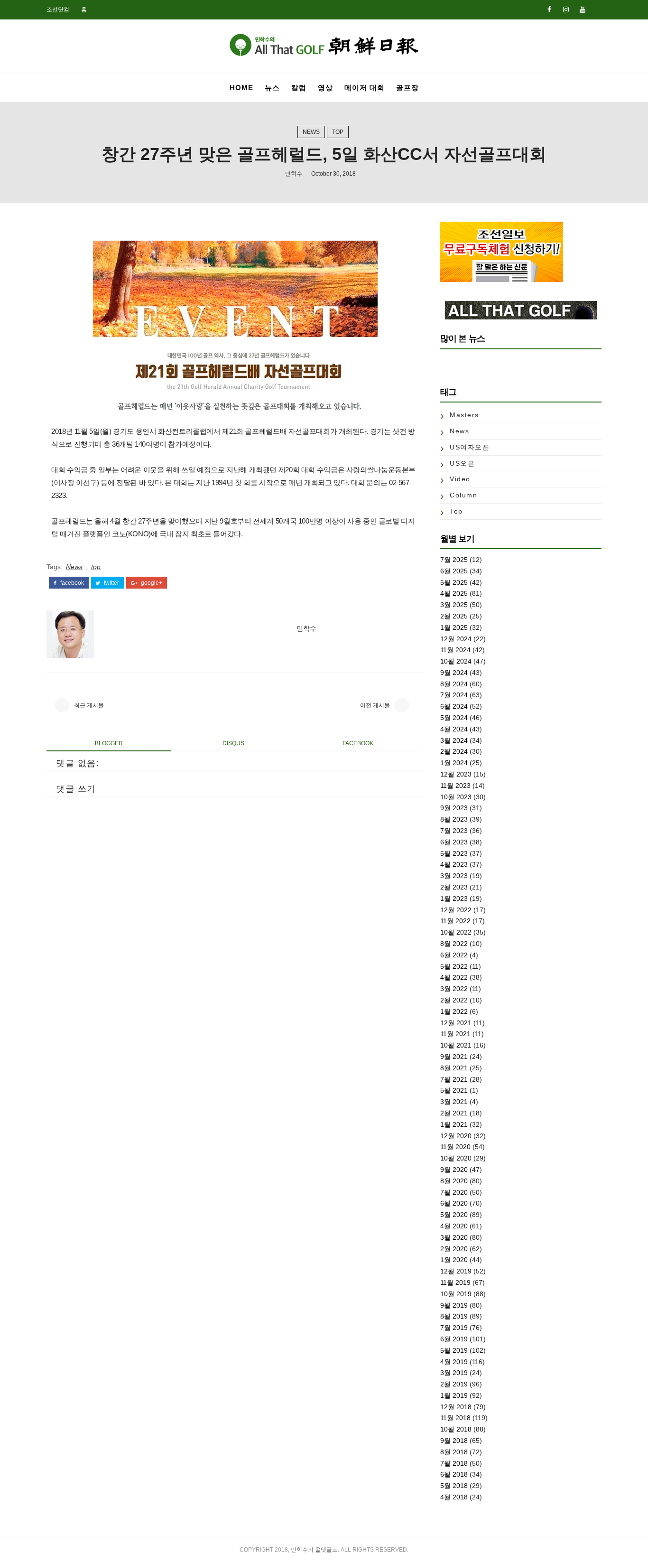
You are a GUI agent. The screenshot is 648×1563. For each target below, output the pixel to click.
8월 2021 (454, 1068)
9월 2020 (454, 1169)
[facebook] (549, 9)
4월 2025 (454, 593)
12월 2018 (456, 1407)
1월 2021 (454, 1124)
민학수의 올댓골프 (314, 1549)
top (337, 132)
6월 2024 (454, 706)
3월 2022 (454, 988)
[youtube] (582, 9)
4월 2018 (454, 1497)
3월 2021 (454, 1101)
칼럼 (298, 88)
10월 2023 (456, 797)
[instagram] (566, 9)
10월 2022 (456, 932)
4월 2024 (454, 729)
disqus (233, 743)
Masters (464, 415)
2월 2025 (454, 616)
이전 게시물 (375, 705)
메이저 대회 (364, 88)
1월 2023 (454, 898)
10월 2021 (456, 1045)
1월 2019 (454, 1395)
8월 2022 (454, 943)
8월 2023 (454, 819)
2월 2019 (454, 1384)
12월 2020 (456, 1136)
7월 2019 (454, 1327)
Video (460, 479)
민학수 (293, 173)
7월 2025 (454, 559)
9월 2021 (454, 1056)
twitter (110, 583)
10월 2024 (456, 661)
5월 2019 (454, 1350)
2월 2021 (454, 1113)
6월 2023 (454, 842)
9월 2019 (454, 1305)
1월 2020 (454, 1260)
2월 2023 (454, 887)
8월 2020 (454, 1181)
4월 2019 (454, 1362)
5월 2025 (454, 582)
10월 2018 (456, 1429)
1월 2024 (454, 763)
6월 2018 (454, 1474)
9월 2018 (454, 1440)
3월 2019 (454, 1372)
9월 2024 (454, 672)
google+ (150, 583)
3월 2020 (454, 1237)
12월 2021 (456, 1023)
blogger (109, 743)
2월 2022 (454, 1000)
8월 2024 (454, 684)
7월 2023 (454, 830)
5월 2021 (454, 1090)
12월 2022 (456, 910)
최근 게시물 (89, 705)
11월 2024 (455, 650)
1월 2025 (454, 627)
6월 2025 (454, 571)
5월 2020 (454, 1214)
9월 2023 (454, 808)
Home (241, 88)
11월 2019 (455, 1282)
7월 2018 (454, 1463)
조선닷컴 (57, 9)
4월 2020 (454, 1226)
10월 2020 (456, 1158)
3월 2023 (454, 876)
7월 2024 (454, 695)
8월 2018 (454, 1452)
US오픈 (462, 463)
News (311, 132)
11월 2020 (455, 1147)
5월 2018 (454, 1485)
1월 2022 (454, 1011)
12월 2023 (456, 774)
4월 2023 (454, 864)
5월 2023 (454, 853)
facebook (71, 583)
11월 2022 (455, 921)
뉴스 (272, 88)
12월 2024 (456, 639)
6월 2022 (454, 955)
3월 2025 (454, 604)
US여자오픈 (470, 447)
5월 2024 (454, 717)
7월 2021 (454, 1079)
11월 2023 (455, 785)
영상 (325, 88)
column (463, 495)
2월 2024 (454, 751)
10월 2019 (456, 1294)
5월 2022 (454, 966)
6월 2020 (454, 1203)
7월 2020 (454, 1192)
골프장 (407, 88)
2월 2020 (454, 1249)
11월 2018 (455, 1418)
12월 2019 (456, 1271)
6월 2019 (454, 1339)
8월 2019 (454, 1316)
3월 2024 (454, 740)
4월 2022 (454, 977)
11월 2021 (455, 1034)
